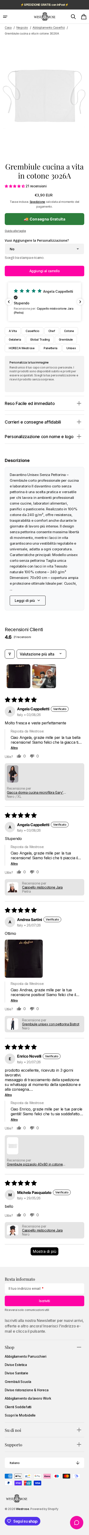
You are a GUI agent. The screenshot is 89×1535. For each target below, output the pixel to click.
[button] (5, 16)
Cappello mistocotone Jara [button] (42, 887)
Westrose (22, 1509)
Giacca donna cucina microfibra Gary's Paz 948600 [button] (36, 792)
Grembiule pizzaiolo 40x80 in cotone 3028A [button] (35, 1164)
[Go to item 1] (18, 676)
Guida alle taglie (15, 231)
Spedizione (37, 202)
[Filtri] (10, 654)
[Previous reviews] (9, 302)
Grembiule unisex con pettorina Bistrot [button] (50, 1024)
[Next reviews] (80, 302)
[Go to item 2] (44, 676)
